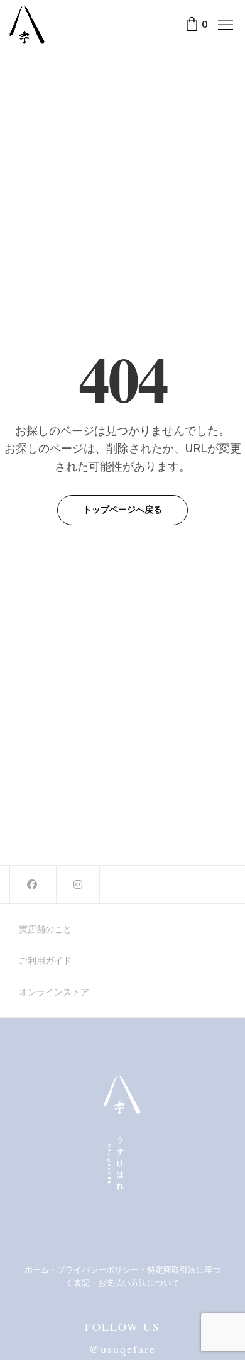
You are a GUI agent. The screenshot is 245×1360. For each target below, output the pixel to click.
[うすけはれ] (27, 25)
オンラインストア (54, 992)
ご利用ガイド (45, 960)
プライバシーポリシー (98, 1269)
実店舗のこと (45, 929)
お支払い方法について (143, 1283)
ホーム (36, 1269)
